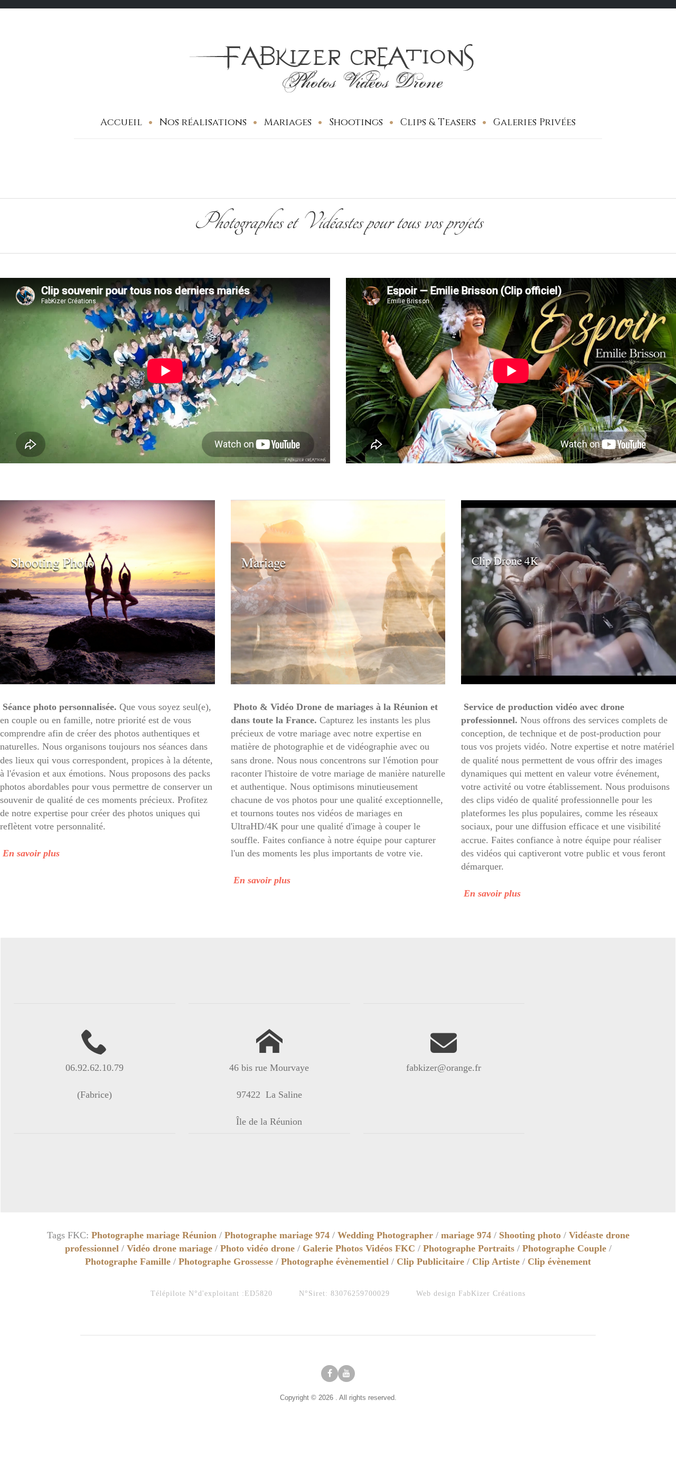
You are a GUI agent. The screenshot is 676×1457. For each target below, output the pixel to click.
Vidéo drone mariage (169, 1248)
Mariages (288, 122)
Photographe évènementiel (335, 1261)
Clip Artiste (496, 1261)
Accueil (121, 122)
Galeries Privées (534, 122)
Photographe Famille (128, 1261)
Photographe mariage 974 (277, 1235)
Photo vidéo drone (257, 1248)
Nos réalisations (203, 122)
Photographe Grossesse (226, 1261)
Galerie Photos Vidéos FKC (359, 1248)
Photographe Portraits (468, 1248)
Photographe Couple (564, 1248)
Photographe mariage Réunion (154, 1235)
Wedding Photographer (385, 1235)
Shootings (356, 122)
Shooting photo (530, 1235)
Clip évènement (559, 1261)
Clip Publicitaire (430, 1261)
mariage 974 (466, 1235)
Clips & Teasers (438, 122)
